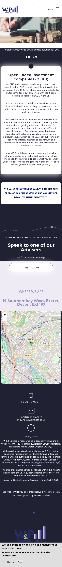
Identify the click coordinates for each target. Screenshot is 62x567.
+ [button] (5, 314)
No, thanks (9, 562)
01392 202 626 (30, 402)
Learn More (9, 555)
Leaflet (58, 382)
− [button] (5, 319)
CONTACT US (31, 267)
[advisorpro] (12, 13)
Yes (20, 562)
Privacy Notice (31, 436)
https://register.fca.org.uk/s (45, 462)
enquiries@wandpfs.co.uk (31, 420)
